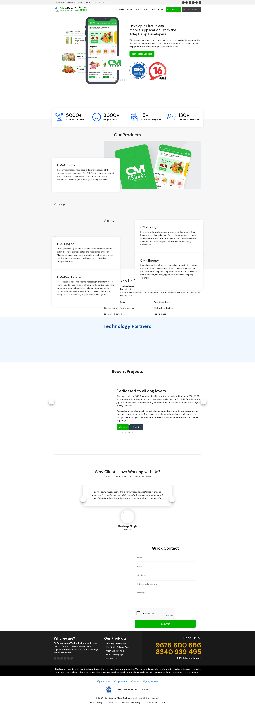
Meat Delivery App (115, 650)
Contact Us (111, 658)
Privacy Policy (96, 702)
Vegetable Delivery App (117, 647)
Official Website (191, 9)
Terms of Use (112, 702)
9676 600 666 (178, 645)
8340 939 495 (178, 651)
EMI (163, 702)
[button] (116, 80)
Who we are (158, 9)
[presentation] (51, 402)
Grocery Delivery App (116, 643)
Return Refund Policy (131, 702)
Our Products (125, 9)
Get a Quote (173, 9)
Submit (165, 624)
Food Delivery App (115, 654)
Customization (150, 702)
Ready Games (142, 9)
